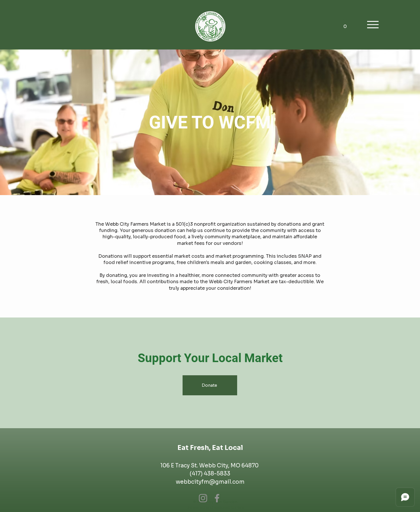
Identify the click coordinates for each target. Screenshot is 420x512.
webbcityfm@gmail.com (210, 482)
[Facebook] (217, 498)
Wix (240, 507)
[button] (345, 24)
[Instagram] (203, 498)
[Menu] (372, 24)
